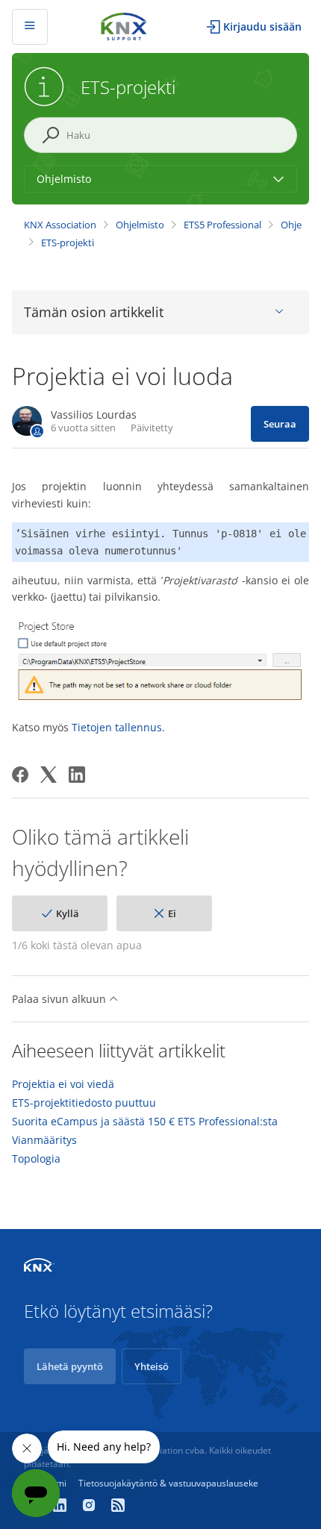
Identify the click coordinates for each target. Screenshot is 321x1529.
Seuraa (280, 424)
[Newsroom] (118, 1507)
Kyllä (67, 913)
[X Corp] (48, 774)
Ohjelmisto (140, 224)
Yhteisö (151, 1366)
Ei (172, 913)
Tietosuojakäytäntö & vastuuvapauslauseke (168, 1483)
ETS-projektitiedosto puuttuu (84, 1103)
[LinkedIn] (77, 774)
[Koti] (124, 25)
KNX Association (60, 224)
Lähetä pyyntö (70, 1366)
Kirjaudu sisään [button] (262, 26)
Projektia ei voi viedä (63, 1084)
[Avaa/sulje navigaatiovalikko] (30, 27)
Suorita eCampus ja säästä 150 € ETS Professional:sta (145, 1121)
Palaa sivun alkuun (60, 999)
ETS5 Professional (222, 224)
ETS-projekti (67, 242)
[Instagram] (90, 1507)
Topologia (36, 1159)
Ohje (291, 224)
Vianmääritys (44, 1140)
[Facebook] (20, 774)
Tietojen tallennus (117, 727)
